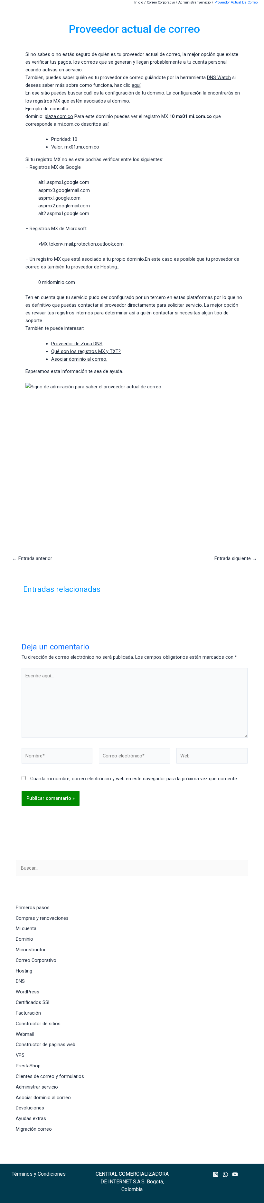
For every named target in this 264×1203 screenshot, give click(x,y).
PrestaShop (28, 1066)
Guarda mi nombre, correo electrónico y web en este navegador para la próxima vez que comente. (134, 779)
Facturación (28, 1013)
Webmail (25, 1034)
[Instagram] (216, 1174)
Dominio (24, 939)
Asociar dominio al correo (43, 1097)
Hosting (24, 971)
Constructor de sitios (38, 1024)
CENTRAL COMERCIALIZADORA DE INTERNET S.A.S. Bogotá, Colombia (132, 1181)
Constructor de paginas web (45, 1044)
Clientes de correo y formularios (50, 1076)
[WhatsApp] (225, 1174)
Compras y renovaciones (42, 918)
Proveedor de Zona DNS (76, 344)
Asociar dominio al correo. (79, 359)
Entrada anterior (32, 558)
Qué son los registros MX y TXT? (86, 351)
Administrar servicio (37, 1087)
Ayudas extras (31, 1118)
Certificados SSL (33, 1002)
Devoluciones (30, 1108)
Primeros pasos (33, 907)
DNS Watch (219, 77)
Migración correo (34, 1129)
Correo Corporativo (36, 960)
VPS (20, 1055)
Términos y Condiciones (39, 1174)
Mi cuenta (26, 928)
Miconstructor (31, 950)
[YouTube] (235, 1174)
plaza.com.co (59, 116)
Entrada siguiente (235, 558)
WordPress (27, 992)
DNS (20, 981)
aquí (136, 85)
